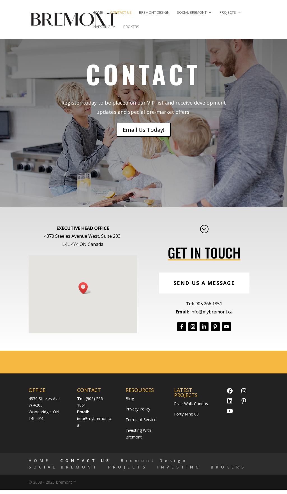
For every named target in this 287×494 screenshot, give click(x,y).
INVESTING (101, 27)
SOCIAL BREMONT (192, 12)
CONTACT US (121, 12)
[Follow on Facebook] (181, 326)
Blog (130, 398)
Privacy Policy (138, 409)
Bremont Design (154, 12)
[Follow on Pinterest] (215, 326)
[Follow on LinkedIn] (204, 326)
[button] (85, 288)
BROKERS (131, 27)
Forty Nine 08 (186, 414)
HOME (97, 12)
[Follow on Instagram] (192, 326)
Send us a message (204, 283)
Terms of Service (141, 419)
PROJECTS (227, 12)
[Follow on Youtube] (226, 326)
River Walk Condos (191, 403)
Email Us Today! (144, 129)
